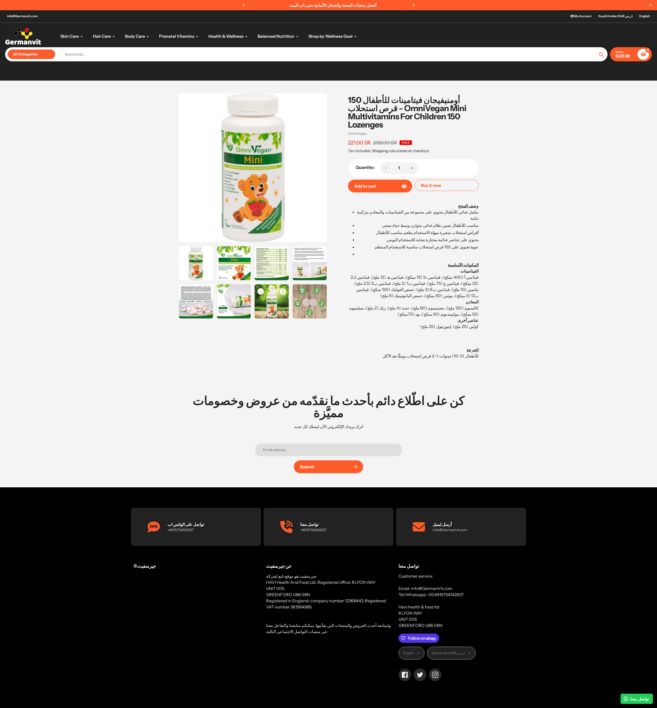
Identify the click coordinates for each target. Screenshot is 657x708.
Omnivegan (357, 133)
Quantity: (365, 167)
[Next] (413, 5)
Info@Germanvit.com (22, 16)
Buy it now (431, 185)
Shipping (380, 150)
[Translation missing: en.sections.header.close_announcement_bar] (650, 5)
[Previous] (243, 5)
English (644, 16)
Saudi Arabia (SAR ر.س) (615, 16)
